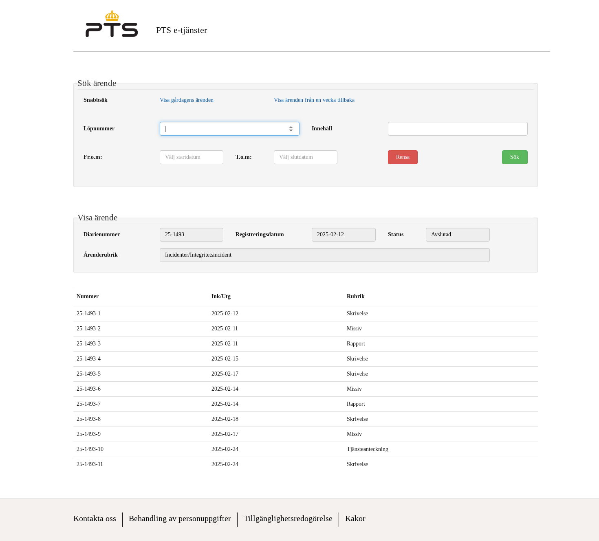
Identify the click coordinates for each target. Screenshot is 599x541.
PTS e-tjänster (181, 30)
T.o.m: (244, 157)
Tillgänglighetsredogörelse (288, 518)
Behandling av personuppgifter (180, 518)
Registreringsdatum (260, 234)
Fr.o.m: (93, 157)
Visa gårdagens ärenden (187, 100)
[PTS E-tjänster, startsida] (112, 23)
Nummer (88, 296)
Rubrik (356, 296)
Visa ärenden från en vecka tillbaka (314, 100)
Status (395, 234)
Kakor (355, 518)
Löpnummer (99, 128)
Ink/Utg (221, 296)
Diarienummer (102, 234)
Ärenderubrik (101, 255)
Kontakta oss (94, 518)
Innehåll (322, 128)
